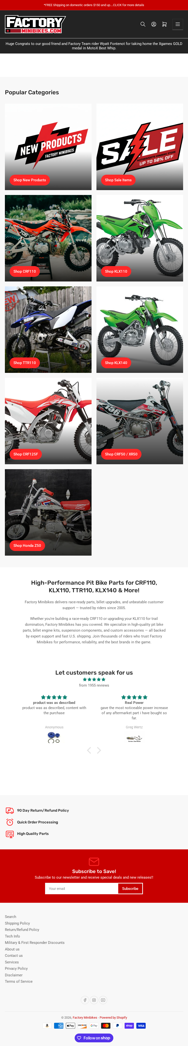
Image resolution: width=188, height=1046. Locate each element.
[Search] (143, 24)
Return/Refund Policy (22, 929)
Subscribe (130, 888)
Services (12, 962)
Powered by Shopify (113, 1017)
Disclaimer (14, 975)
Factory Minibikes (85, 1017)
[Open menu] (177, 24)
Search (10, 917)
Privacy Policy (16, 968)
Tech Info (12, 936)
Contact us (14, 955)
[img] (94, 679)
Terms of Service (19, 981)
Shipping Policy (17, 923)
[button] (90, 750)
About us (12, 949)
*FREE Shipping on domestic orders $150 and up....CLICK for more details (94, 5)
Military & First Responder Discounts (35, 942)
